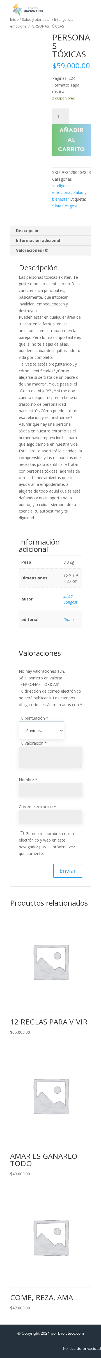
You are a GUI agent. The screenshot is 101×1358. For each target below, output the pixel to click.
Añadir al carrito (71, 140)
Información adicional (38, 240)
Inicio (14, 19)
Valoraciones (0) (32, 250)
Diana (68, 619)
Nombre (28, 779)
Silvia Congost (65, 205)
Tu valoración (33, 743)
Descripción (28, 230)
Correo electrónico (37, 806)
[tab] (50, 231)
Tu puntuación (33, 718)
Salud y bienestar (36, 19)
